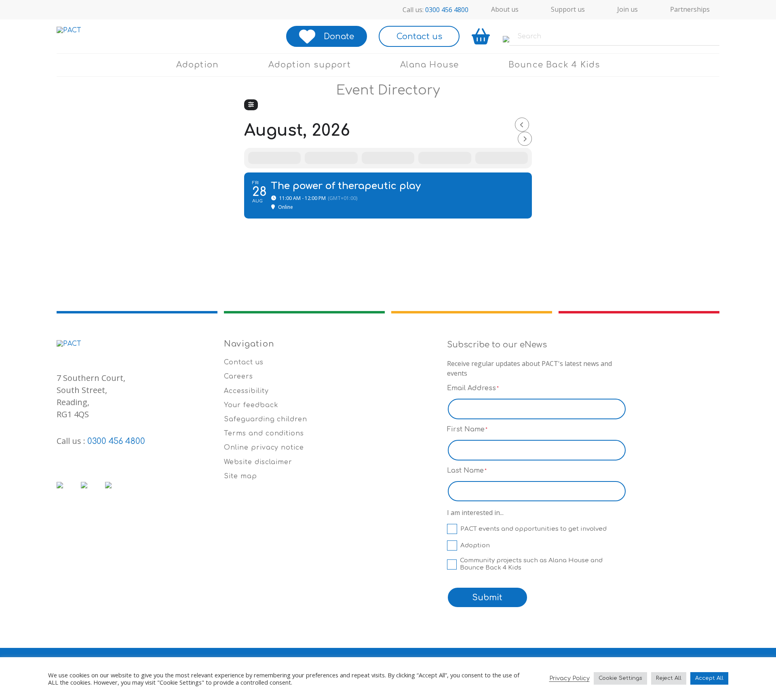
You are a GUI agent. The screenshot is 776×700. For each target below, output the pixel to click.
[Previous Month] (522, 125)
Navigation (249, 344)
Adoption (197, 64)
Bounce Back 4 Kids (554, 64)
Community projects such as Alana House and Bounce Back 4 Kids (531, 564)
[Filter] (251, 104)
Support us (568, 9)
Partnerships (690, 9)
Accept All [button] (709, 678)
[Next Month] (525, 139)
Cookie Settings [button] (620, 678)
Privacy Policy (569, 678)
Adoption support (309, 64)
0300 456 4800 (446, 9)
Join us (627, 9)
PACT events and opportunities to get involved (533, 529)
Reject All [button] (668, 678)
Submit (487, 597)
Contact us (419, 36)
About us (505, 9)
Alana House (429, 64)
